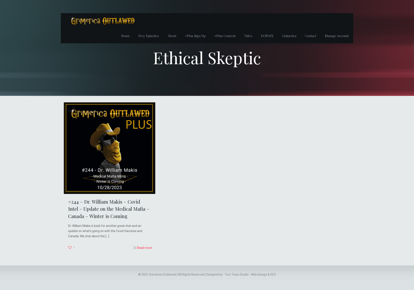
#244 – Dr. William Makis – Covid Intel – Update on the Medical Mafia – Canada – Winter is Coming (108, 208)
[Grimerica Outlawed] (102, 20)
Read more (144, 247)
